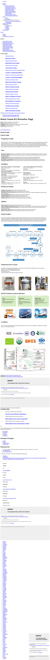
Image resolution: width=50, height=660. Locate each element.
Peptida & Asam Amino (10, 6)
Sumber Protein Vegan (19, 459)
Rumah (4, 3)
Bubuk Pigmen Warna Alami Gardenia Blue (16, 418)
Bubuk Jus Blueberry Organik (13, 96)
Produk (4, 4)
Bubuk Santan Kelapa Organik (13, 82)
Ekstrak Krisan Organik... (12, 91)
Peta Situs (5, 455)
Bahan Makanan (8, 13)
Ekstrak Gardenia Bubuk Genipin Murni (15, 414)
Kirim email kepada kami (5, 129)
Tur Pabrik (7, 28)
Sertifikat (7, 26)
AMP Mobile (5, 456)
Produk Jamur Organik (9, 10)
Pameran (7, 27)
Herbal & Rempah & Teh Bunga (11, 15)
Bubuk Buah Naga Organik (12, 63)
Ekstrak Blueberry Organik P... (13, 101)
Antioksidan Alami (11, 459)
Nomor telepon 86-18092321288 (9, 498)
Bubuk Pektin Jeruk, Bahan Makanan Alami (14, 376)
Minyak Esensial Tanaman (10, 14)
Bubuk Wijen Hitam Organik (12, 110)
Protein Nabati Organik (9, 5)
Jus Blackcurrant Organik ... (12, 105)
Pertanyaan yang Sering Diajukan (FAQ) (13, 21)
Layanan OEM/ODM (7, 23)
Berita (4, 16)
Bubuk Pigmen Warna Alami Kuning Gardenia (17, 423)
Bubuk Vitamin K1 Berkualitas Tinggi (13, 375)
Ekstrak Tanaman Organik (10, 11)
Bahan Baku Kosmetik (9, 9)
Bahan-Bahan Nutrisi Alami (10, 8)
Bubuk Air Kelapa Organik (12, 86)
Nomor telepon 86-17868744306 (9, 489)
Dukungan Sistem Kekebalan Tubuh (23, 458)
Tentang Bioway (8, 25)
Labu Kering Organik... (11, 68)
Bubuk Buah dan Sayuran (10, 12)
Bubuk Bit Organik (10, 58)
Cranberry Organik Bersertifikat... (14, 72)
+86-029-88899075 (6, 450)
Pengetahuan (7, 19)
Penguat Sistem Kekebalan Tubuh (9, 458)
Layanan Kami (8, 22)
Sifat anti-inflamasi (34, 458)
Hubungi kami (5, 30)
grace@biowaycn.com (7, 451)
